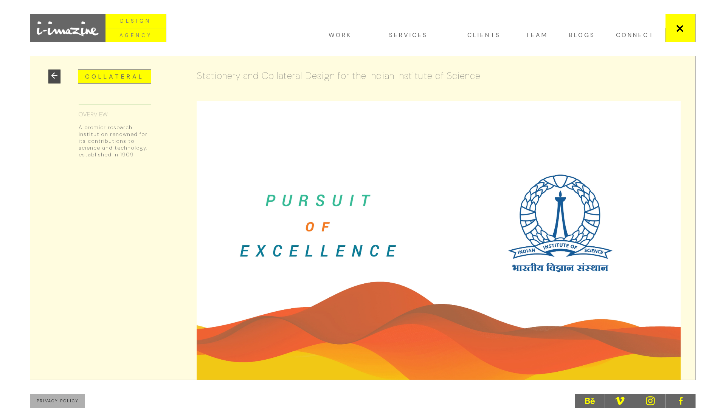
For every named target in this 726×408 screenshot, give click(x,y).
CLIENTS (484, 35)
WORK (340, 35)
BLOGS (582, 35)
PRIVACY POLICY (58, 400)
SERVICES (408, 35)
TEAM (537, 35)
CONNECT (635, 35)
